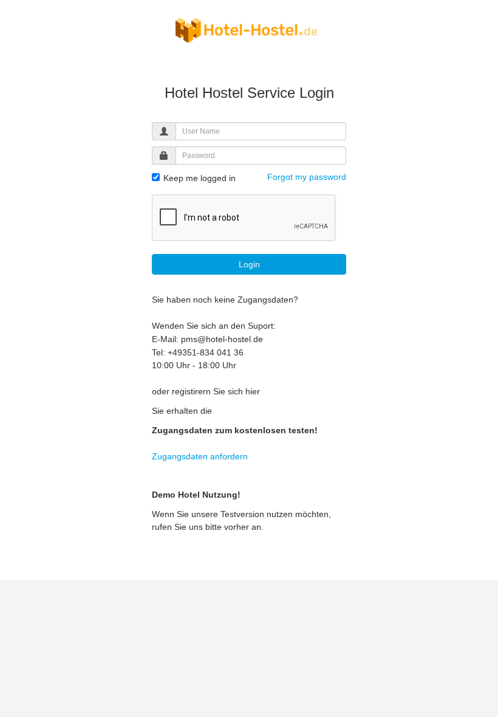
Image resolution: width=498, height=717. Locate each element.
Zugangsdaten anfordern (200, 456)
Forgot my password (306, 177)
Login (249, 264)
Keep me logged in (198, 178)
